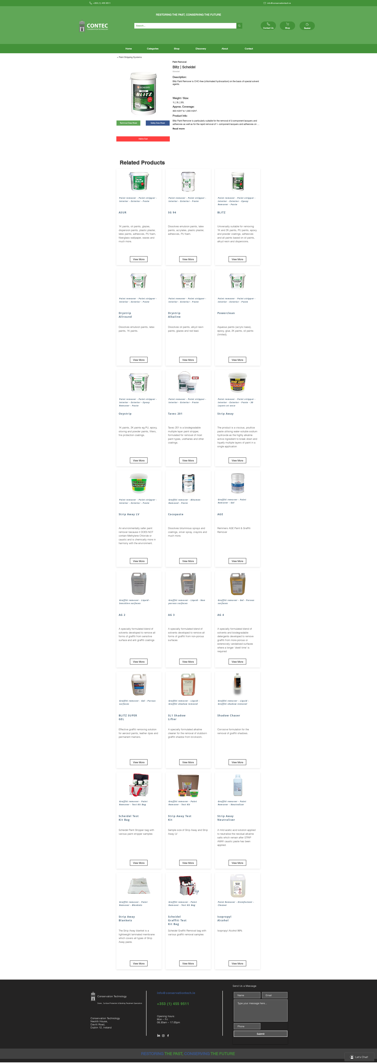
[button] (153, 48)
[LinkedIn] (158, 1035)
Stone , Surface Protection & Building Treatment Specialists (119, 1003)
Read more (179, 128)
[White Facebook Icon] (168, 1035)
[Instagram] (163, 1035)
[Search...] (239, 26)
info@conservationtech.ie (176, 993)
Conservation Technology (112, 996)
